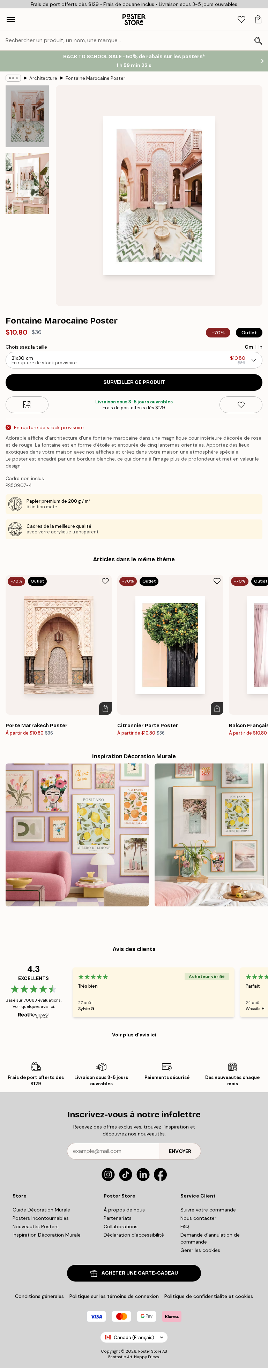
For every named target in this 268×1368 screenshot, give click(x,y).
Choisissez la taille (26, 347)
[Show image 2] (27, 183)
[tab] (241, 20)
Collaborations (120, 1226)
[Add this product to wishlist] (240, 404)
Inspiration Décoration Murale (47, 1235)
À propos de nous (124, 1210)
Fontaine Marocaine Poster (95, 78)
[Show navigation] (11, 19)
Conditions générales (39, 1296)
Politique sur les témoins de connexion (114, 1296)
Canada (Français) (134, 1337)
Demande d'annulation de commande (210, 1238)
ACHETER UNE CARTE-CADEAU (140, 1273)
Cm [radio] (249, 347)
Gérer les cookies (200, 1250)
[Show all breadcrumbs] (13, 78)
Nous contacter (198, 1218)
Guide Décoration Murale (41, 1210)
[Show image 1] (27, 116)
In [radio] (260, 347)
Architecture (43, 78)
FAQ (184, 1226)
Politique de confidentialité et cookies (208, 1296)
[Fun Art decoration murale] (77, 835)
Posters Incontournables (41, 1218)
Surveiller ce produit (134, 382)
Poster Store (149, 1351)
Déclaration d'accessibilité (134, 1235)
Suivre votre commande (208, 1210)
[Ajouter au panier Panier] (105, 708)
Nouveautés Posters (36, 1226)
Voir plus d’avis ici (134, 1035)
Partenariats (118, 1218)
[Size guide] (27, 404)
